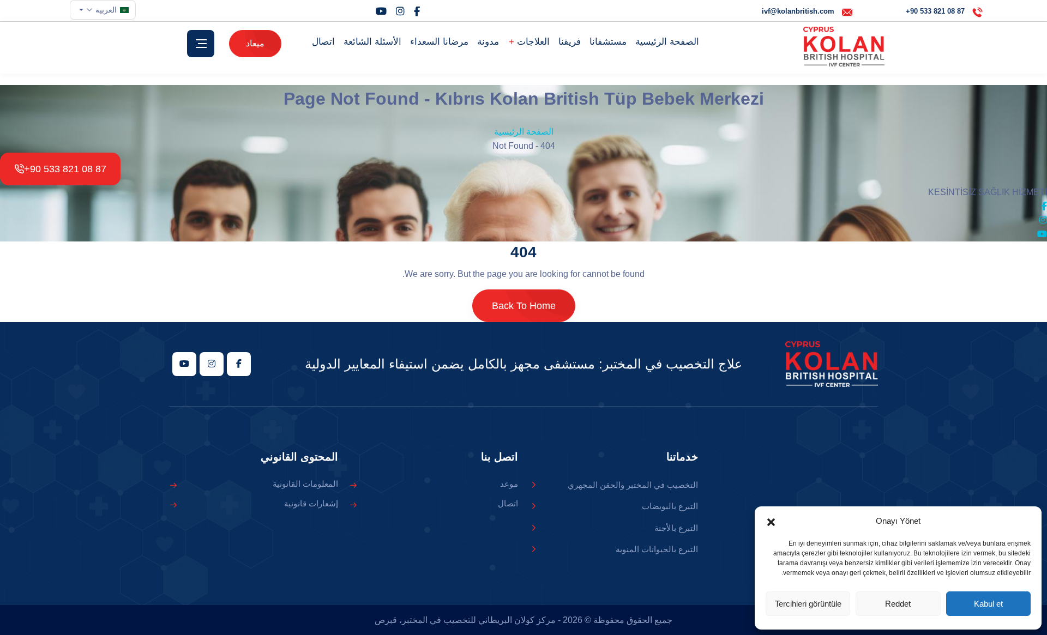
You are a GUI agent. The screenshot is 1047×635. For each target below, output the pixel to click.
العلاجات (532, 42)
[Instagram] (400, 11)
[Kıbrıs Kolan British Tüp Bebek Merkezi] (844, 46)
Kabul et (988, 603)
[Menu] (200, 43)
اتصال (323, 42)
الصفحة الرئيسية (667, 42)
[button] (771, 521)
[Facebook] (417, 11)
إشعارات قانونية (311, 503)
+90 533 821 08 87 (65, 169)
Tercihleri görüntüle (808, 603)
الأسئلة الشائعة (372, 42)
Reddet (898, 603)
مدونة (488, 42)
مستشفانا (608, 42)
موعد (509, 483)
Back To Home (524, 305)
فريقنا (569, 42)
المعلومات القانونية (305, 483)
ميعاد (255, 43)
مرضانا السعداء (439, 42)
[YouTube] (381, 11)
